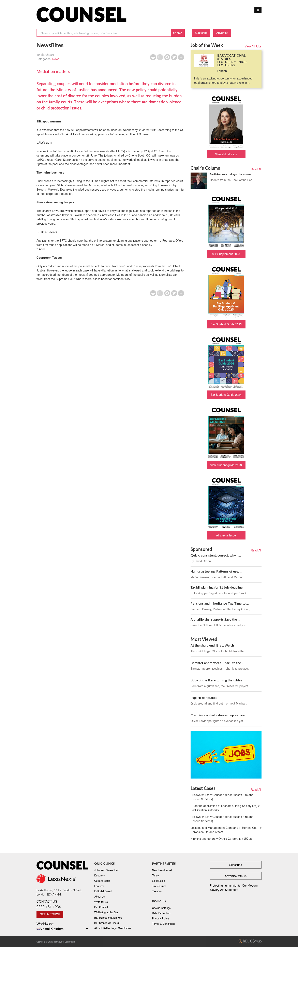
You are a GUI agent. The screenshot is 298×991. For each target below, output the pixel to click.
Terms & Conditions (163, 924)
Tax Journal (159, 886)
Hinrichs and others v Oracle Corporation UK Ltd (222, 839)
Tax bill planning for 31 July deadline (217, 587)
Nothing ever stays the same (230, 174)
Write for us (101, 902)
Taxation (157, 891)
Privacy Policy (160, 918)
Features (99, 886)
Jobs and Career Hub (106, 870)
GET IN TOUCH (50, 914)
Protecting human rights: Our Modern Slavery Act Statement (234, 887)
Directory (99, 875)
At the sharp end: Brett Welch (212, 645)
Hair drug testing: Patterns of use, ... (216, 571)
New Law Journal (162, 870)
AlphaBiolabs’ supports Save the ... (215, 619)
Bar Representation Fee (108, 917)
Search (177, 33)
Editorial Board (102, 891)
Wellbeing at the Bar (106, 912)
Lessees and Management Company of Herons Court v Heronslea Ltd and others (226, 830)
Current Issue (102, 881)
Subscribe (201, 33)
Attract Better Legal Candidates (112, 928)
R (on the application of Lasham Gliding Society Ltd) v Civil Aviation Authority (225, 808)
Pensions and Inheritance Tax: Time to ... (220, 603)
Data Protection (161, 913)
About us (99, 896)
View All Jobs (253, 46)
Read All (256, 169)
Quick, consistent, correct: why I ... (216, 555)
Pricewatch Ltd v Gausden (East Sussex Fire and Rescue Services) (222, 797)
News (55, 59)
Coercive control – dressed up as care (218, 715)
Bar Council (101, 907)
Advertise (222, 33)
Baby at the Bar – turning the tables (216, 680)
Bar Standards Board (106, 923)
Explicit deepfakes (204, 697)
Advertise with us (236, 876)
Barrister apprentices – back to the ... (217, 663)
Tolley (155, 875)
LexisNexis (158, 881)
